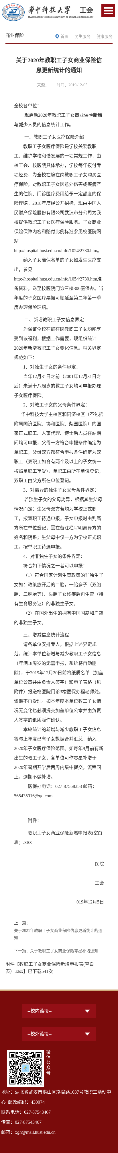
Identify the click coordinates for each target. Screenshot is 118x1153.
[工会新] (47, 6)
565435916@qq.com (33, 795)
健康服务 (105, 36)
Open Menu (108, 10)
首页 (64, 36)
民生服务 (82, 36)
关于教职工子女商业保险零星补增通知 (64, 951)
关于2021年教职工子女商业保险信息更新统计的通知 (58, 934)
